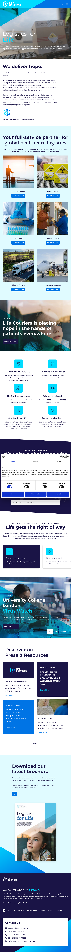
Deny (13, 494)
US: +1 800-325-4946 (16, 931)
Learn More (8, 626)
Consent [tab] (12, 461)
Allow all (58, 494)
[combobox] (35, 502)
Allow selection (35, 494)
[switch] (26, 486)
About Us (11, 910)
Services (21, 910)
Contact (59, 910)
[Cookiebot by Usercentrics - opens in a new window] (61, 456)
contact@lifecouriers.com (18, 928)
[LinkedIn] (4, 910)
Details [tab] (35, 461)
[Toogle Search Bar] (62, 4)
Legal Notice (32, 910)
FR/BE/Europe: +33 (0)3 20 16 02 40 (21, 941)
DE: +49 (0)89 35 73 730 (17, 938)
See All (35, 743)
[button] (66, 4)
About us (7, 341)
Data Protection (46, 910)
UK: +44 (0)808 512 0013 (17, 935)
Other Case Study (60, 631)
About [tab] (59, 461)
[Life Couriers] (22, 4)
